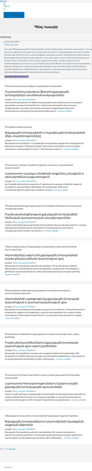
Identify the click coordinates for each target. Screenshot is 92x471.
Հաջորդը (11, 449)
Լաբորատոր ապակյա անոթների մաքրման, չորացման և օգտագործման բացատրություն (44, 175)
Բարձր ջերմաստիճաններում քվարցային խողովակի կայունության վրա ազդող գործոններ (41, 344)
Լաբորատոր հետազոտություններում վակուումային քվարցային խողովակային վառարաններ (41, 385)
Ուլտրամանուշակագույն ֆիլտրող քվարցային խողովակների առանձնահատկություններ (37, 93)
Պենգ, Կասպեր (11, 45)
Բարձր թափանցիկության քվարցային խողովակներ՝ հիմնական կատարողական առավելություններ (41, 216)
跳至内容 (3, 1)
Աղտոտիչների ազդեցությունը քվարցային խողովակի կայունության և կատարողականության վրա (42, 300)
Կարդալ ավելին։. (65, 111)
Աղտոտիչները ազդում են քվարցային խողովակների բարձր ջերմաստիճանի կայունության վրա (41, 256)
